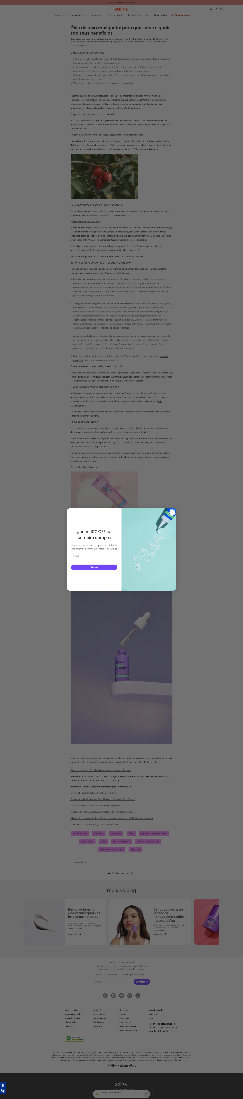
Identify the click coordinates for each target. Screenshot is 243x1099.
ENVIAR (94, 567)
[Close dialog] (172, 512)
